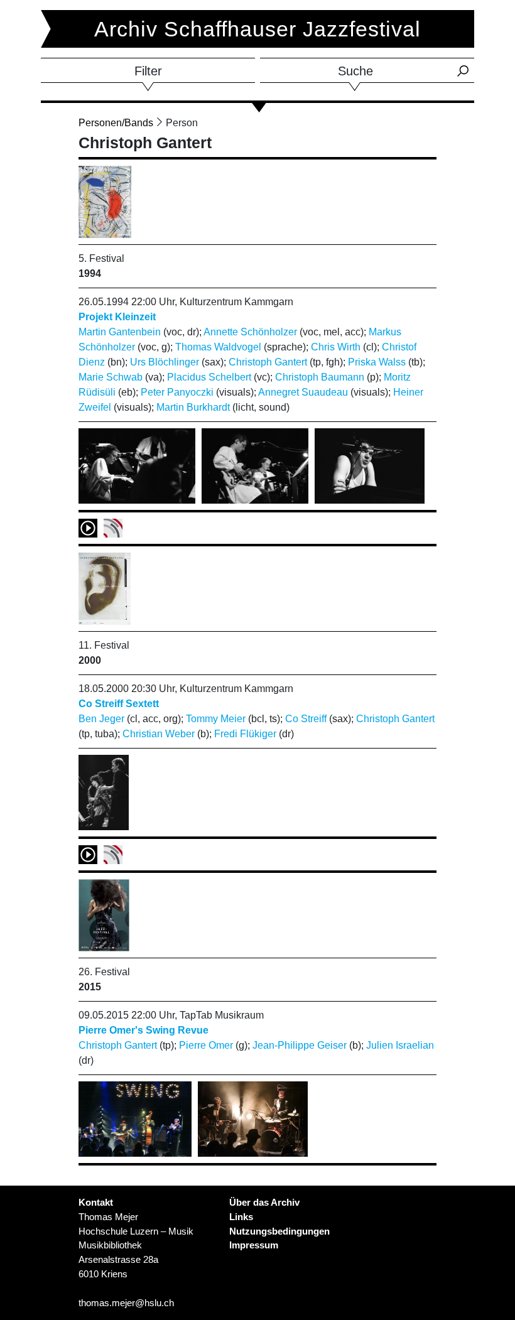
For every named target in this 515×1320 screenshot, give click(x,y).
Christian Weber (158, 733)
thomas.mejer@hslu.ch (126, 1302)
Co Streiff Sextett (119, 703)
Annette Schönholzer (250, 332)
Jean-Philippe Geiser (299, 1045)
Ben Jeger (101, 718)
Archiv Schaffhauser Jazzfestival (257, 29)
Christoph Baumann (319, 377)
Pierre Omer (206, 1045)
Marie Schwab (111, 377)
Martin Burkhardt (193, 407)
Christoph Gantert (268, 362)
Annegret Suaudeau (303, 392)
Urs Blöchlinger (164, 362)
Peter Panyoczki (177, 392)
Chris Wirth (335, 347)
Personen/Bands (116, 122)
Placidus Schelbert (209, 377)
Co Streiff (306, 718)
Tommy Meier (216, 718)
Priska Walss (377, 362)
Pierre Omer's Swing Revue (144, 1030)
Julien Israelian (400, 1045)
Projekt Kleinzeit (117, 316)
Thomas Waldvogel (218, 347)
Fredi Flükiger (245, 733)
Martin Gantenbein (120, 332)
